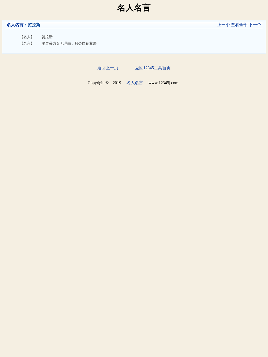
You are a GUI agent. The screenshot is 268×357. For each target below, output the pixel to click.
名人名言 (15, 24)
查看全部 (239, 24)
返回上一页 (107, 68)
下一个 (255, 24)
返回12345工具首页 (153, 68)
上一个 (223, 24)
